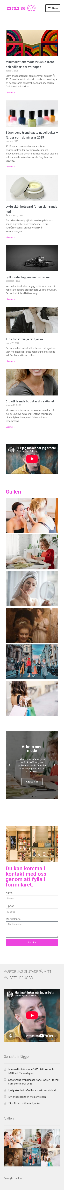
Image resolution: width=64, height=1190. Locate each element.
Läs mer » (10, 92)
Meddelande (13, 919)
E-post (10, 906)
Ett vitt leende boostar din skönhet (30, 401)
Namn (9, 892)
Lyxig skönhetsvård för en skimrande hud (32, 1090)
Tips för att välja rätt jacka (24, 339)
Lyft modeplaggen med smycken (28, 277)
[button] (9, 765)
